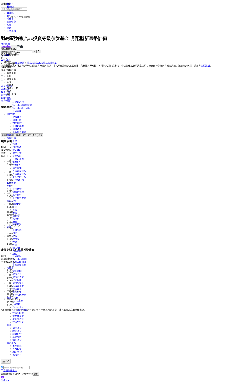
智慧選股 (17, 117)
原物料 (15, 219)
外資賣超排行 (19, 174)
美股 (14, 210)
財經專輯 (17, 111)
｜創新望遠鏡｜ (20, 265)
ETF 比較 (17, 123)
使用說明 (205, 65)
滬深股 (15, 216)
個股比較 (17, 120)
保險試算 (17, 355)
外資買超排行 (19, 171)
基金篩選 (17, 337)
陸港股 (15, 239)
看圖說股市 (18, 319)
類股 (14, 144)
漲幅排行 (17, 162)
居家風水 (17, 292)
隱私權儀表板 (50, 62)
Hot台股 (16, 304)
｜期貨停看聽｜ (20, 198)
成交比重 (17, 153)
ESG (14, 253)
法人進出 (17, 150)
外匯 (14, 207)
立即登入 (5, 59)
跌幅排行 (17, 165)
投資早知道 (18, 322)
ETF (14, 233)
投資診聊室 (18, 313)
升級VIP (5, 380)
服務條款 (19, 62)
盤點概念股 (18, 316)
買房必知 (17, 274)
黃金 (14, 242)
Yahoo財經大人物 (21, 108)
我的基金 (17, 340)
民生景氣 (17, 251)
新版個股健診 (19, 132)
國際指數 (17, 204)
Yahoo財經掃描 (19, 310)
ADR (14, 221)
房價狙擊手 (18, 283)
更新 (36, 374)
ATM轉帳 (17, 352)
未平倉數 (17, 195)
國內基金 (17, 328)
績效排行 (17, 334)
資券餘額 (17, 156)
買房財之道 (18, 277)
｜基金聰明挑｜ (20, 262)
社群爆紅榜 (18, 102)
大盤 (14, 141)
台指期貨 (17, 189)
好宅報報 (17, 280)
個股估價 (17, 129)
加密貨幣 (17, 224)
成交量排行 (18, 168)
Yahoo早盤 (17, 301)
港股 (14, 213)
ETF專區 (16, 147)
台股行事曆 (18, 126)
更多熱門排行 (19, 177)
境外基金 (17, 331)
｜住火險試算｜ (20, 295)
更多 (4, 362)
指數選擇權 (18, 192)
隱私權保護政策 (35, 62)
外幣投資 (17, 349)
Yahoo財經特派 (19, 259)
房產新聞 (17, 271)
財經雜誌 (17, 256)
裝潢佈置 (17, 289)
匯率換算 (17, 346)
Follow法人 (17, 307)
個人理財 (17, 248)
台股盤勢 (17, 230)
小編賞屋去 (18, 286)
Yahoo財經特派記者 (22, 105)
